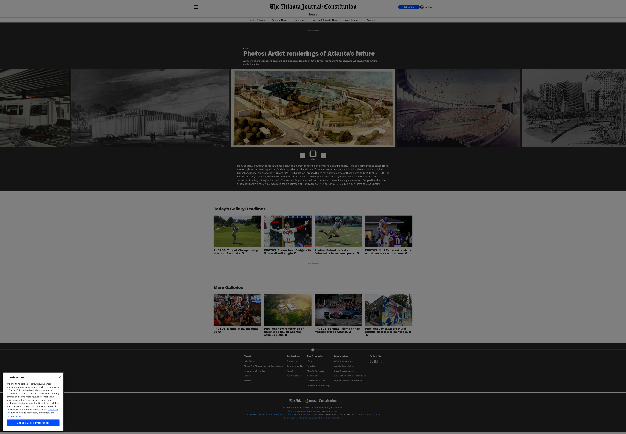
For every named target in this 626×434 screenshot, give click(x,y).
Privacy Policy (14, 416)
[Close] (59, 377)
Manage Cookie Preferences (33, 423)
